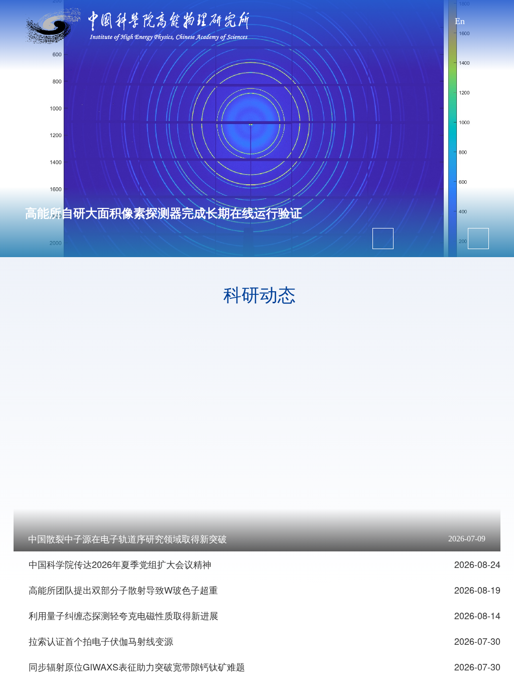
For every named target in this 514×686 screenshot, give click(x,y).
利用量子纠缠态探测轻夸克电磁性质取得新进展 (123, 615)
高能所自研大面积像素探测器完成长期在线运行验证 (163, 213)
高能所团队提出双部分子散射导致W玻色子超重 (123, 589)
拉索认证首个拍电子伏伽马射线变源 (101, 640)
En (460, 21)
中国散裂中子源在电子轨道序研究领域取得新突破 (127, 539)
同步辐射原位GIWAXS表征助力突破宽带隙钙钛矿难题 (137, 666)
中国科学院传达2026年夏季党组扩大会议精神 (120, 563)
